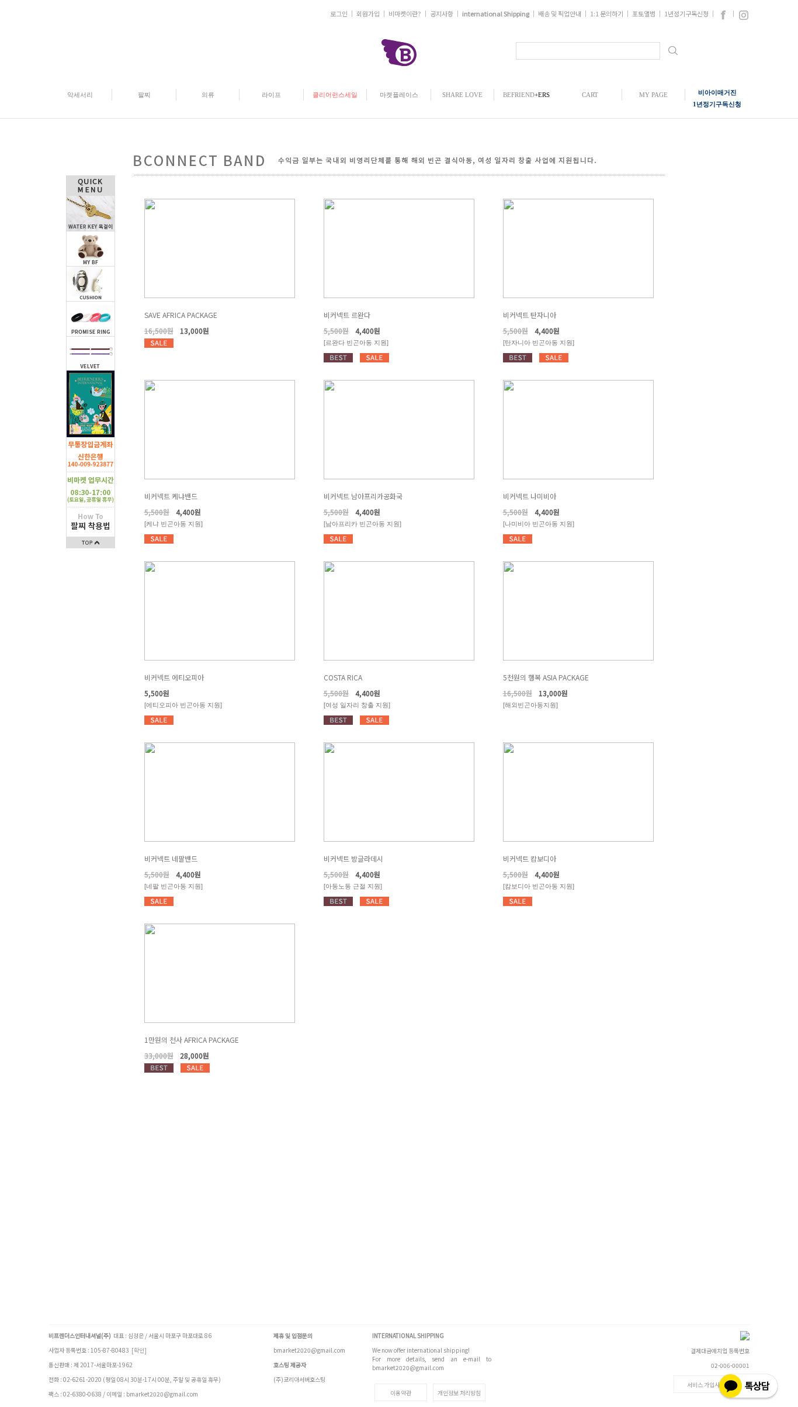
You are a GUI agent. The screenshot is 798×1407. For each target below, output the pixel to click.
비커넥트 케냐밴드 (170, 496)
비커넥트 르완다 (347, 315)
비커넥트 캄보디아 (529, 858)
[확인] (139, 1350)
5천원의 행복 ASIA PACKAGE (546, 677)
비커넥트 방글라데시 (353, 858)
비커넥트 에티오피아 (174, 677)
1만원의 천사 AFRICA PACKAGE (191, 1040)
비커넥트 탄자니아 (529, 315)
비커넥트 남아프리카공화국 (363, 496)
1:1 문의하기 (606, 13)
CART (590, 94)
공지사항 (441, 13)
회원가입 (368, 13)
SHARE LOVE (462, 94)
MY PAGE (653, 94)
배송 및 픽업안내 (559, 13)
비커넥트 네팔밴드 (170, 858)
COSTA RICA (343, 677)
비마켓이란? (404, 13)
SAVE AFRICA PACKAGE (180, 315)
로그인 (339, 13)
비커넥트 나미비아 (529, 496)
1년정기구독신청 (686, 13)
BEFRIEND (526, 94)
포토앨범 (643, 13)
